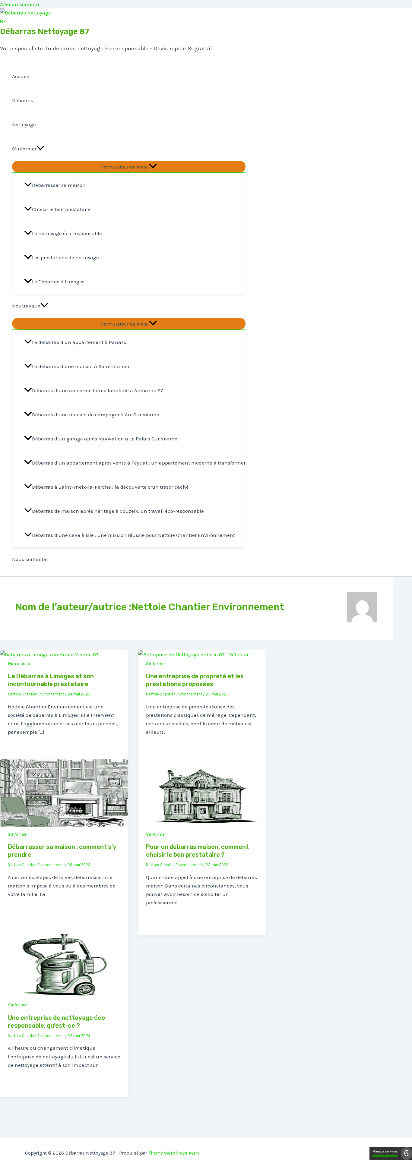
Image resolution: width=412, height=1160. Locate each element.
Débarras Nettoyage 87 (44, 31)
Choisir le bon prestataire (61, 209)
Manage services (385, 1151)
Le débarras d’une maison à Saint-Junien (80, 366)
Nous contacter (30, 559)
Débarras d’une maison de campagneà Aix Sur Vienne (95, 414)
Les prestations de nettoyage (65, 257)
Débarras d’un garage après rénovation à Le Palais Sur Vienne (104, 439)
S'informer (156, 663)
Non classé (19, 663)
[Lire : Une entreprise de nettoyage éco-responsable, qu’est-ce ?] (64, 996)
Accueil (21, 76)
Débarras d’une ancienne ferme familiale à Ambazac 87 (97, 390)
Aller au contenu (19, 4)
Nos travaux (26, 306)
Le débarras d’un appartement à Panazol (80, 342)
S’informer (24, 149)
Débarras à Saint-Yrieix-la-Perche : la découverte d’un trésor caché (110, 487)
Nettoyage (24, 124)
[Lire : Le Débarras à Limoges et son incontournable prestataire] (49, 654)
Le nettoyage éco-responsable (67, 233)
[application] (40, 149)
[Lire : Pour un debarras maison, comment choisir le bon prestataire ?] (202, 825)
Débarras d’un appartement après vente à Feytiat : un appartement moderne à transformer (139, 463)
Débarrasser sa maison (59, 185)
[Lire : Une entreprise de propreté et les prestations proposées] (194, 654)
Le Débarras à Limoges (58, 282)
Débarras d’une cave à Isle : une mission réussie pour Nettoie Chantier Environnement (133, 535)
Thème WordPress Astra (174, 1153)
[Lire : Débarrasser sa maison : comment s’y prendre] (64, 825)
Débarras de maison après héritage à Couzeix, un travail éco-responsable (118, 511)
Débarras (22, 100)
